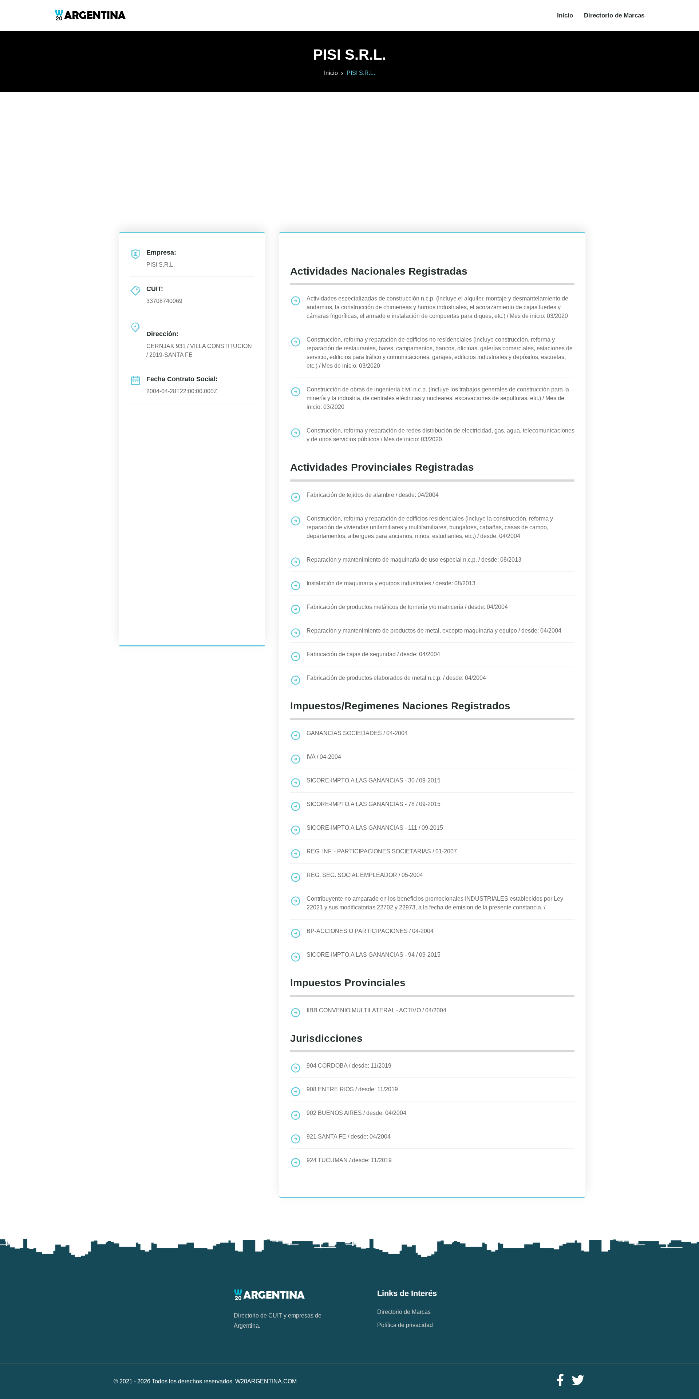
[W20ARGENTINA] (90, 15)
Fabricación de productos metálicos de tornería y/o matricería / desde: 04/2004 (407, 607)
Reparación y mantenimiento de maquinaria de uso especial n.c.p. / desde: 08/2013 (414, 560)
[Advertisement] (349, 143)
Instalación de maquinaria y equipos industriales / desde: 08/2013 (391, 583)
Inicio (565, 15)
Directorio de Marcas (614, 15)
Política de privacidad (405, 1325)
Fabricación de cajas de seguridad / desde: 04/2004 (373, 654)
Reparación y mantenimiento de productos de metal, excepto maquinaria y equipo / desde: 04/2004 (434, 630)
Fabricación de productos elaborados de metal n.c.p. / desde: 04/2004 (396, 678)
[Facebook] (560, 1380)
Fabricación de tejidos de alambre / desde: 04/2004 (373, 495)
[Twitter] (578, 1380)
